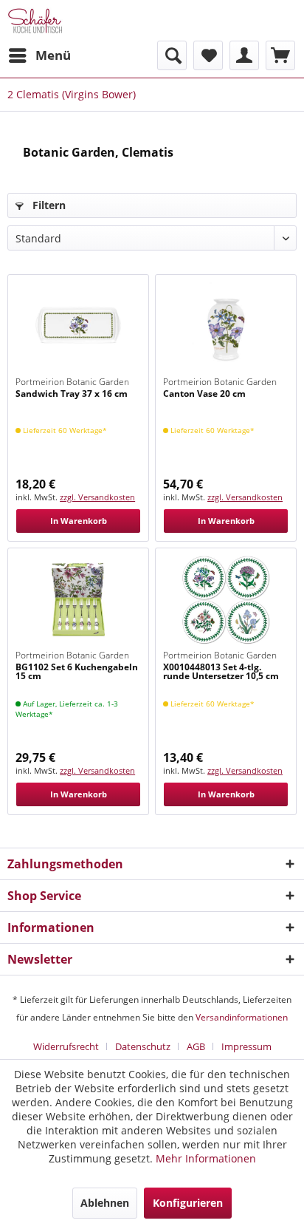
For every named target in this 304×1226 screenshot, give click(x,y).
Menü (53, 55)
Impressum (246, 1046)
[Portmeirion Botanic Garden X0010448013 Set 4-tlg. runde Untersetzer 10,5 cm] (226, 600)
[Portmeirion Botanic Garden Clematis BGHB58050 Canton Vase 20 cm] (226, 326)
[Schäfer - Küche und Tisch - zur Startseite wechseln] (35, 20)
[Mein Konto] (244, 55)
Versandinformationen (242, 1017)
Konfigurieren (188, 1203)
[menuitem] (39, 55)
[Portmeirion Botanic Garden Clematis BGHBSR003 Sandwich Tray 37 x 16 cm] (78, 326)
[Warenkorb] (280, 55)
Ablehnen (104, 1203)
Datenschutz (142, 1046)
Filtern (48, 205)
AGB (196, 1046)
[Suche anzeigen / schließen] (172, 55)
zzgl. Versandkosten (97, 497)
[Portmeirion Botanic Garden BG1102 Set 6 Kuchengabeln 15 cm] (78, 600)
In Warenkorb (78, 520)
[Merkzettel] (208, 55)
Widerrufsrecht (66, 1046)
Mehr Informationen (206, 1158)
